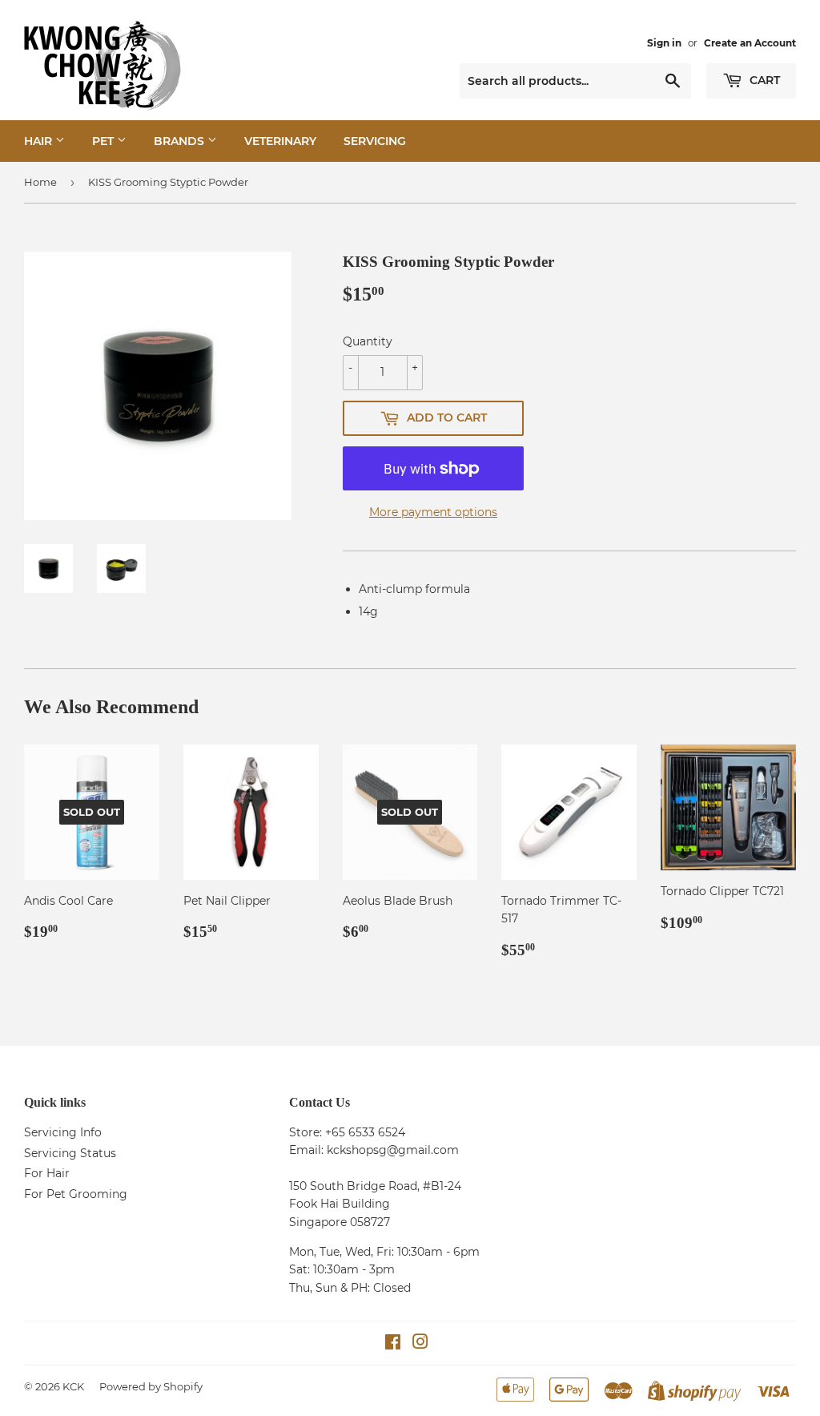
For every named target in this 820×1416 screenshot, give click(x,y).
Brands (180, 141)
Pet (104, 141)
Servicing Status (70, 1153)
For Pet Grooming (75, 1194)
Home (40, 181)
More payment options (433, 512)
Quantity (367, 341)
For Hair (47, 1173)
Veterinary (280, 141)
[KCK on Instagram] (420, 1344)
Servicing (375, 141)
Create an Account (750, 43)
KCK (73, 1386)
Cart (763, 80)
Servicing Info (63, 1132)
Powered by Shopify (151, 1386)
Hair (39, 141)
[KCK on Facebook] (392, 1344)
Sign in (664, 43)
